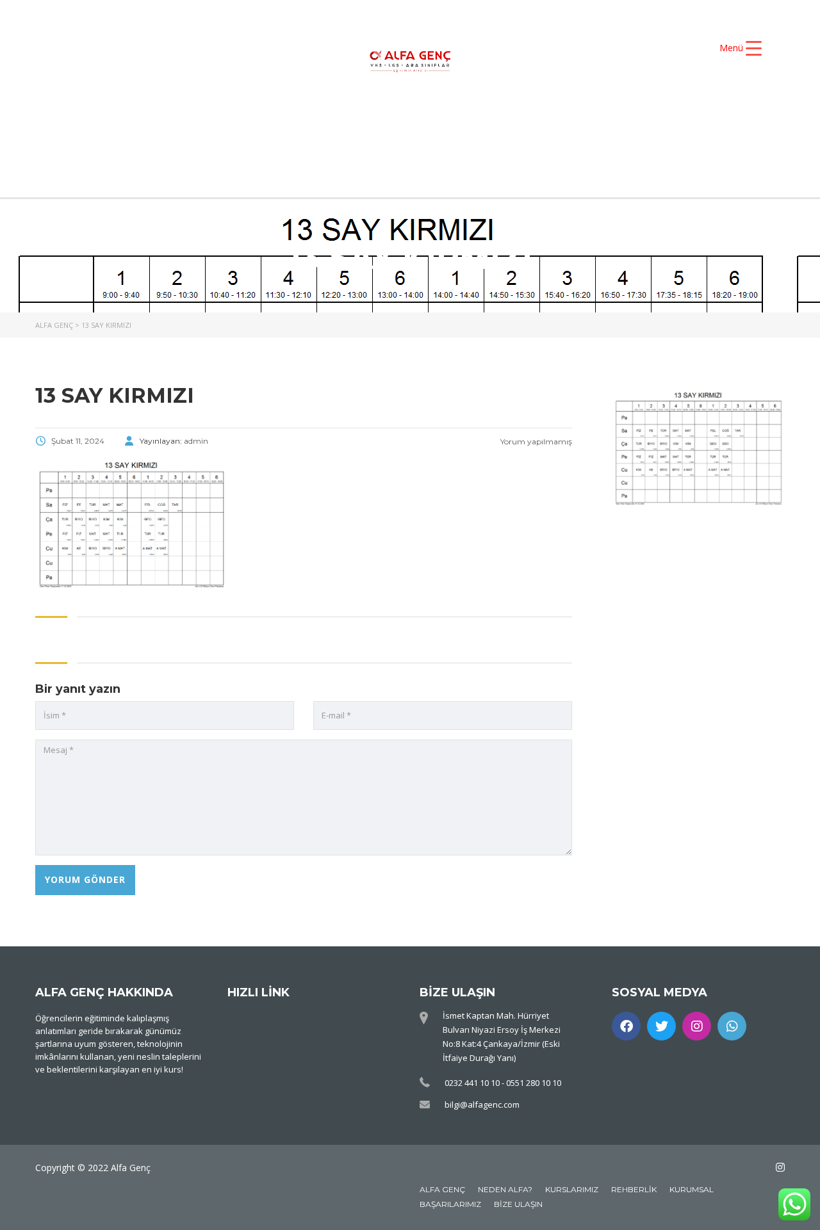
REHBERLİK (516, 146)
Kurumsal (691, 1189)
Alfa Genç (442, 1189)
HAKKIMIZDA (310, 124)
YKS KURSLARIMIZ (441, 124)
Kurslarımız (571, 1189)
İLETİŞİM (620, 146)
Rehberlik (634, 1189)
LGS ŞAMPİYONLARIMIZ (369, 146)
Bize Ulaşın (518, 1204)
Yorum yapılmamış (535, 441)
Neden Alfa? (505, 1189)
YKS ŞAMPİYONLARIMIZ (604, 124)
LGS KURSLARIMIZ (202, 146)
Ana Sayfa (201, 124)
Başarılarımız (450, 1204)
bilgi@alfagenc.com (482, 1104)
